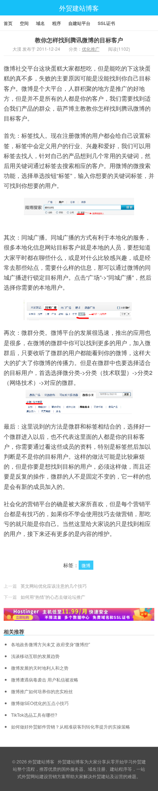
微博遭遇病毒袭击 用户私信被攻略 (44, 680)
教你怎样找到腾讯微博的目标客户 (79, 40)
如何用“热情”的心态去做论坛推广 (53, 597)
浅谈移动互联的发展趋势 (35, 656)
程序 (56, 23)
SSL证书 (106, 23)
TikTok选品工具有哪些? (34, 715)
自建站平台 (79, 23)
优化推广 (91, 49)
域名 (40, 23)
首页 (8, 23)
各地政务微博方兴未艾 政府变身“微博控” (50, 644)
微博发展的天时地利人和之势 (39, 668)
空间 (24, 23)
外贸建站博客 (79, 7)
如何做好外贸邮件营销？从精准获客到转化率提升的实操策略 (70, 727)
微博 (86, 565)
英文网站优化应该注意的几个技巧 (54, 586)
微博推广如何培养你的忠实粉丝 (42, 691)
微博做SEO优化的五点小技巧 (40, 703)
